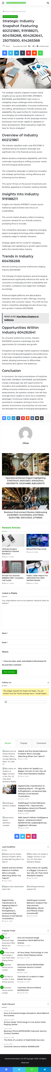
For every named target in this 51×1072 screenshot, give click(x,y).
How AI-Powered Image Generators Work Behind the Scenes (30, 940)
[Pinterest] (23, 418)
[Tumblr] (18, 418)
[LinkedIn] (13, 418)
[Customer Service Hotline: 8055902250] (9, 991)
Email (5, 642)
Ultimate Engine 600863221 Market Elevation (10, 551)
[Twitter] (9, 418)
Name (5, 633)
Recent (8, 743)
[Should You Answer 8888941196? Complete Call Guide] (13, 567)
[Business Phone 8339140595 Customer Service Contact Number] (9, 968)
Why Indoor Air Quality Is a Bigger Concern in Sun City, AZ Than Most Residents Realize (32, 771)
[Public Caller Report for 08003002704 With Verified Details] (37, 567)
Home (6, 11)
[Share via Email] (37, 418)
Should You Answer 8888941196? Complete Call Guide (12, 577)
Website (5, 652)
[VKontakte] (32, 418)
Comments (41, 743)
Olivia (8, 46)
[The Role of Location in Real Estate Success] (9, 980)
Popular (23, 743)
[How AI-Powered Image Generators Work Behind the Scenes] (9, 943)
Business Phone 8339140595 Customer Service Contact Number (30, 967)
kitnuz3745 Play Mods (36, 549)
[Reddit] (27, 418)
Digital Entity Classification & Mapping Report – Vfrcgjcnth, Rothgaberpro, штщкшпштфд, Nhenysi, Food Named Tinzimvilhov (32, 791)
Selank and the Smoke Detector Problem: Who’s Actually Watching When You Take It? (32, 753)
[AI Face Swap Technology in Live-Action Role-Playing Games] (9, 956)
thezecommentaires (18, 11)
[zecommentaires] (16, 3)
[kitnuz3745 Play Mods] (37, 540)
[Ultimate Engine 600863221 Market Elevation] (13, 540)
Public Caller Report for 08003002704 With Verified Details (37, 577)
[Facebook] (4, 418)
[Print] (42, 418)
